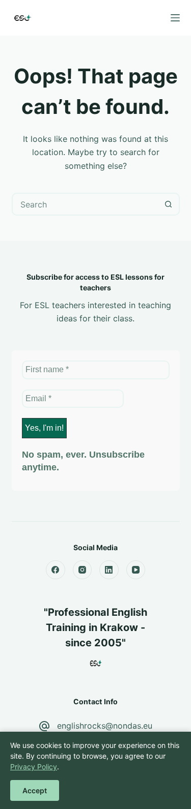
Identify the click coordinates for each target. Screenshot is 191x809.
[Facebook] (55, 570)
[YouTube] (136, 570)
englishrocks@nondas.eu (104, 726)
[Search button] (168, 204)
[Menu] (175, 17)
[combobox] (85, 204)
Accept (34, 790)
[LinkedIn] (109, 570)
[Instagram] (82, 570)
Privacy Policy (33, 766)
